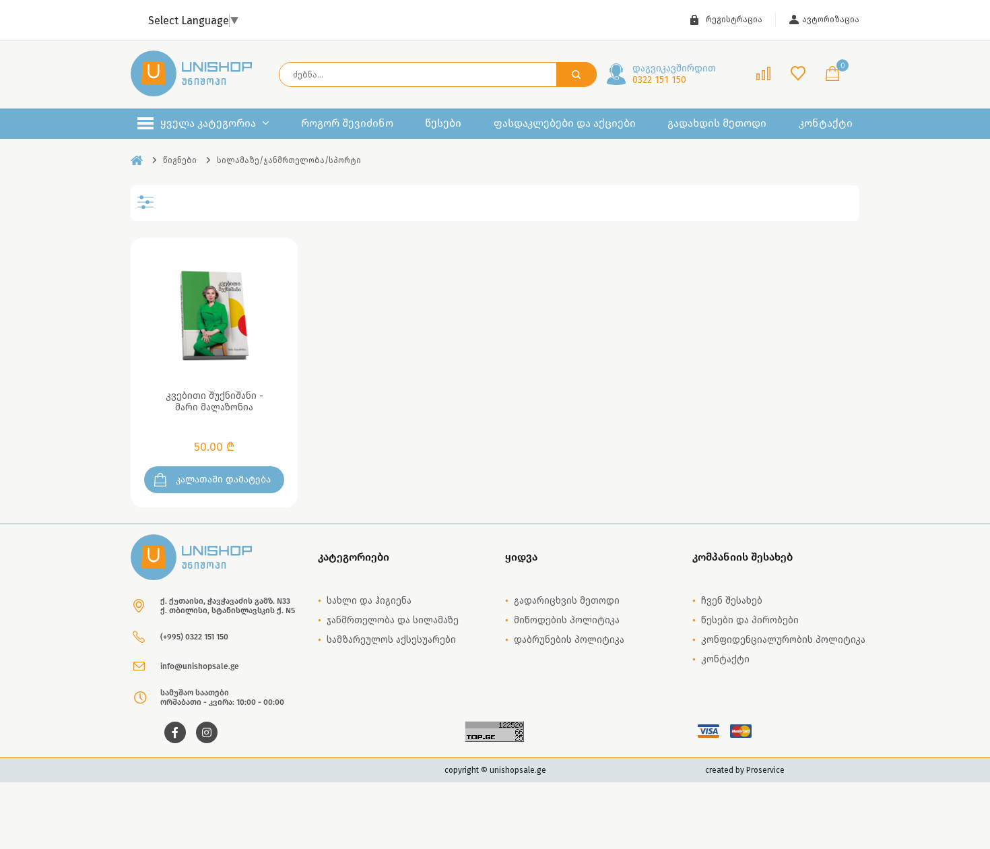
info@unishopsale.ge (199, 666)
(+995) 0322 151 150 (194, 636)
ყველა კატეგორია (208, 123)
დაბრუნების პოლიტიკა (569, 640)
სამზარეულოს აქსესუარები (391, 640)
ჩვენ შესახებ (731, 600)
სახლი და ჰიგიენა (369, 600)
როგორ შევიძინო (347, 123)
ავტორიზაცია (830, 19)
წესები (443, 123)
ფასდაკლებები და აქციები (565, 123)
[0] (832, 74)
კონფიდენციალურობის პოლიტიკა (783, 640)
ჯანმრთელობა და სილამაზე (393, 620)
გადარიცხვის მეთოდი (567, 600)
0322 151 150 (674, 74)
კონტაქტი (826, 123)
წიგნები (180, 160)
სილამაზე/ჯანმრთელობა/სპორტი (289, 160)
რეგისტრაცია (734, 19)
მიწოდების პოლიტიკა (567, 620)
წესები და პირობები (750, 620)
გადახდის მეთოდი (716, 123)
